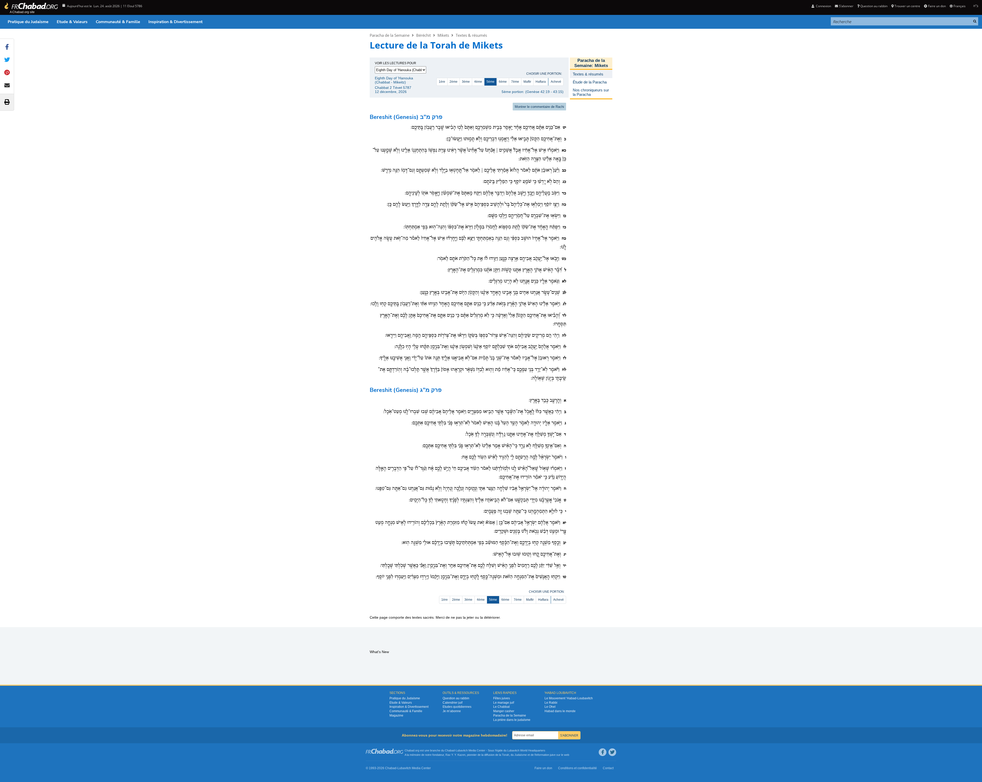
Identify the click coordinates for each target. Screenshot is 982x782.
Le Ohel (550, 707)
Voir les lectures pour (395, 63)
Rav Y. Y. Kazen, (455, 754)
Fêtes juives (501, 698)
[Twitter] (612, 752)
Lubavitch (462, 750)
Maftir (527, 81)
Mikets (443, 35)
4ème (478, 81)
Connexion (823, 6)
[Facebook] (602, 752)
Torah (505, 754)
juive (553, 754)
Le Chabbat (501, 707)
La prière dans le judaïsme (511, 720)
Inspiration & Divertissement (175, 22)
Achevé (556, 81)
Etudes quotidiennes (457, 707)
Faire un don (937, 6)
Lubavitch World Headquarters (526, 750)
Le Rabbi (551, 702)
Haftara (541, 81)
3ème (466, 81)
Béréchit (423, 35)
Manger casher (503, 711)
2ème (453, 81)
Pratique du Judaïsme (28, 22)
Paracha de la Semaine (389, 35)
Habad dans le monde (560, 711)
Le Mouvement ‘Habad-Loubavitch (569, 698)
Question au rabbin (874, 6)
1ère (442, 81)
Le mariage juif (503, 702)
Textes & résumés (471, 35)
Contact (608, 768)
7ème (515, 81)
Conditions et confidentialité (577, 768)
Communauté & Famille (118, 22)
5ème (490, 81)
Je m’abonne (452, 711)
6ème (503, 81)
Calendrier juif (452, 702)
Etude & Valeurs (72, 22)
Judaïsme (520, 754)
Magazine (396, 715)
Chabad (450, 750)
